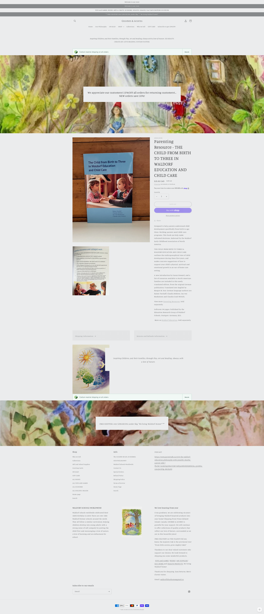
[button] (74, 20)
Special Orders (119, 472)
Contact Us (117, 468)
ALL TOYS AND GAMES (80, 483)
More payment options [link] (173, 215)
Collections (76, 460)
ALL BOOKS (76, 479)
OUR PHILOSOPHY (120, 460)
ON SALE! (75, 472)
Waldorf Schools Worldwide (123, 464)
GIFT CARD (76, 475)
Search (74, 498)
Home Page (118, 487)
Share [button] (159, 220)
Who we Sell (76, 457)
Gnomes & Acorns (128, 609)
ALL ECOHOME (77, 487)
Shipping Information (84, 336)
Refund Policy (118, 475)
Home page (76, 494)
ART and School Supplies (81, 464)
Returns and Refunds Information (151, 336)
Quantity (157, 192)
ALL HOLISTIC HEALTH (80, 490)
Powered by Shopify (138, 609)
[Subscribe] (109, 591)
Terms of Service (119, 483)
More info (187, 51)
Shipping (157, 184)
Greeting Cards (77, 468)
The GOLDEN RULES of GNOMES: (125, 457)
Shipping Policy (119, 479)
